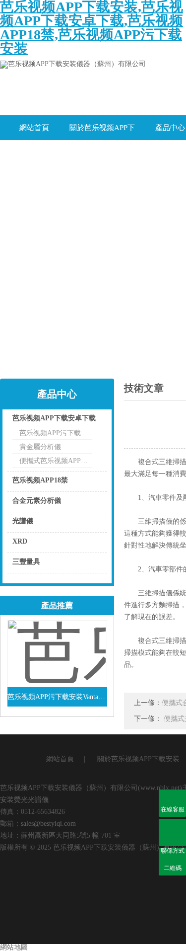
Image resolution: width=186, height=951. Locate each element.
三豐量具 (26, 561)
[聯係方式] (172, 832)
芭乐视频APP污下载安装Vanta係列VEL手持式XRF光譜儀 (57, 697)
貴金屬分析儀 (40, 447)
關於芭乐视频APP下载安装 (102, 132)
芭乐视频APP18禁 (40, 480)
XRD (19, 541)
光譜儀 (22, 521)
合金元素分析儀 (36, 500)
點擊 (87, 420)
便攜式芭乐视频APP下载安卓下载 (55, 461)
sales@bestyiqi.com (48, 823)
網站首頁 (34, 128)
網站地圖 (14, 947)
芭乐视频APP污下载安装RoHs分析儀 (55, 433)
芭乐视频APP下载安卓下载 (54, 418)
